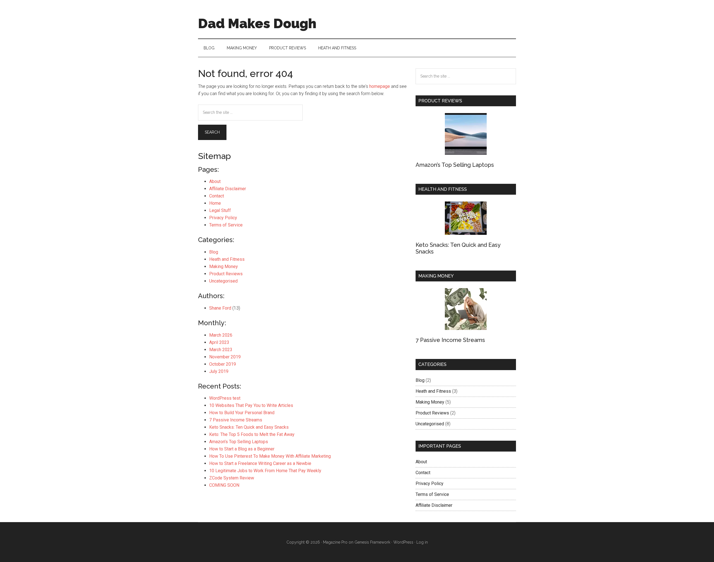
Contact (216, 196)
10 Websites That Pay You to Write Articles (251, 405)
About (215, 181)
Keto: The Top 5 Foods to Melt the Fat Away (252, 434)
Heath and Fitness (227, 259)
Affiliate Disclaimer (227, 188)
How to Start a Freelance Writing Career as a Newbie (260, 463)
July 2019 (218, 371)
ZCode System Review (231, 478)
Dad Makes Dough (257, 23)
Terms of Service (226, 225)
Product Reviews (226, 273)
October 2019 (222, 364)
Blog (213, 252)
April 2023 (219, 342)
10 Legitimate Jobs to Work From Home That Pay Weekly (265, 470)
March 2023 (220, 349)
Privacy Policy (223, 217)
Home (215, 203)
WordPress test (224, 398)
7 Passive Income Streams (235, 420)
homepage (379, 86)
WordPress (403, 542)
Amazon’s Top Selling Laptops (238, 441)
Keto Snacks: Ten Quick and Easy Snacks (249, 427)
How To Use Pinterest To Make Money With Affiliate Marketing (270, 456)
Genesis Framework (372, 542)
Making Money (223, 266)
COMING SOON (224, 485)
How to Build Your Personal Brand (241, 412)
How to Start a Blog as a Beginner (241, 449)
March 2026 (220, 335)
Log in (422, 542)
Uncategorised (223, 281)
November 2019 (225, 357)
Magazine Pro (335, 542)
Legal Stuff (220, 210)
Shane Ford (220, 308)
